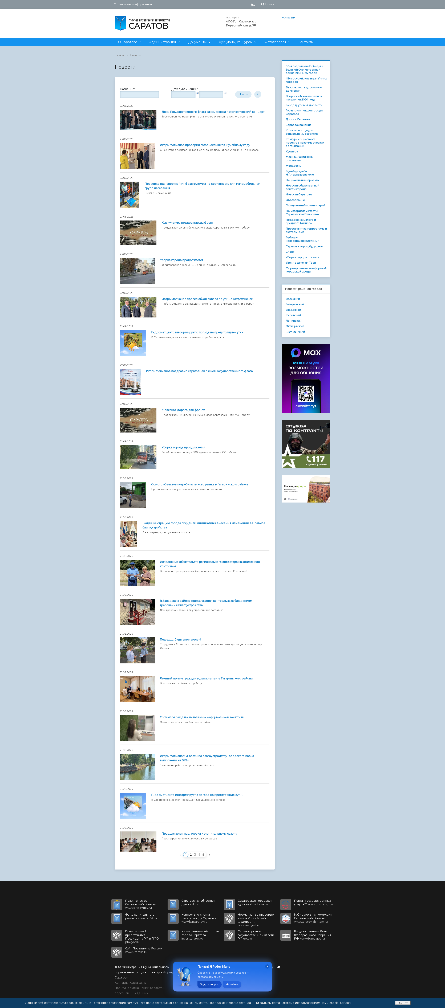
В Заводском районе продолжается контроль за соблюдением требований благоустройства (206, 603)
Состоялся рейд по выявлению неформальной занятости (202, 717)
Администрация (162, 42)
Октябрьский (295, 326)
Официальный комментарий (305, 205)
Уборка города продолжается (182, 260)
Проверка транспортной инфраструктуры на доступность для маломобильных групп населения (202, 186)
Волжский (293, 298)
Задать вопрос (209, 984)
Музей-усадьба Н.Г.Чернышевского (300, 173)
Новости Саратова (299, 194)
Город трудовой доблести (304, 105)
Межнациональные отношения (299, 158)
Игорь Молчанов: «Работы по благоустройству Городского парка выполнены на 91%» (207, 758)
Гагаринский (295, 304)
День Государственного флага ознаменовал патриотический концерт (213, 111)
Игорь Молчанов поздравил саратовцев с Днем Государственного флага (199, 371)
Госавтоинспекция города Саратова (304, 112)
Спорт (290, 251)
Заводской (293, 309)
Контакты (306, 42)
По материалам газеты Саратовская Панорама (302, 212)
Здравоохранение (299, 124)
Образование (295, 200)
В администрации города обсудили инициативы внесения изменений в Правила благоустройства (204, 525)
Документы (197, 42)
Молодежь (293, 165)
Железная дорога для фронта (183, 410)
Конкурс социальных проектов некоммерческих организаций (305, 142)
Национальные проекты (302, 180)
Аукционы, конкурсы (235, 42)
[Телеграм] (279, 967)
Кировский (293, 315)
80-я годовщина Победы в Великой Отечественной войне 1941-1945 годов (304, 69)
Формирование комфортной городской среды (306, 270)
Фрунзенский (295, 331)
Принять (403, 1003)
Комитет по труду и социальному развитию (302, 132)
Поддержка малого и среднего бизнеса (301, 221)
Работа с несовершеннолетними (302, 239)
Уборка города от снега (302, 257)
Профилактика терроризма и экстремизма (306, 230)
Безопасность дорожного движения (304, 89)
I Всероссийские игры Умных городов (306, 80)
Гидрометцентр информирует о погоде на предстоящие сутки (197, 332)
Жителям (288, 17)
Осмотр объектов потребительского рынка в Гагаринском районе (199, 484)
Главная (119, 55)
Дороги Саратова (298, 119)
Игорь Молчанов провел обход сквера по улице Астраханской (207, 299)
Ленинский (293, 320)
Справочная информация (133, 4)
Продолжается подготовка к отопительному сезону (199, 833)
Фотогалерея (275, 42)
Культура (292, 151)
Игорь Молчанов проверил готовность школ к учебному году (205, 145)
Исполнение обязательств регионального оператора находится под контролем (210, 564)
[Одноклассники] (272, 967)
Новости (135, 55)
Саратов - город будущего (304, 246)
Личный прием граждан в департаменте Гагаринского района (206, 678)
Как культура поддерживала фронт (187, 222)
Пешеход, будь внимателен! (180, 639)
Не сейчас (232, 984)
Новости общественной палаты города (302, 187)
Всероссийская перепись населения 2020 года (304, 98)
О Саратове (127, 42)
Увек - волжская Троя (301, 262)
